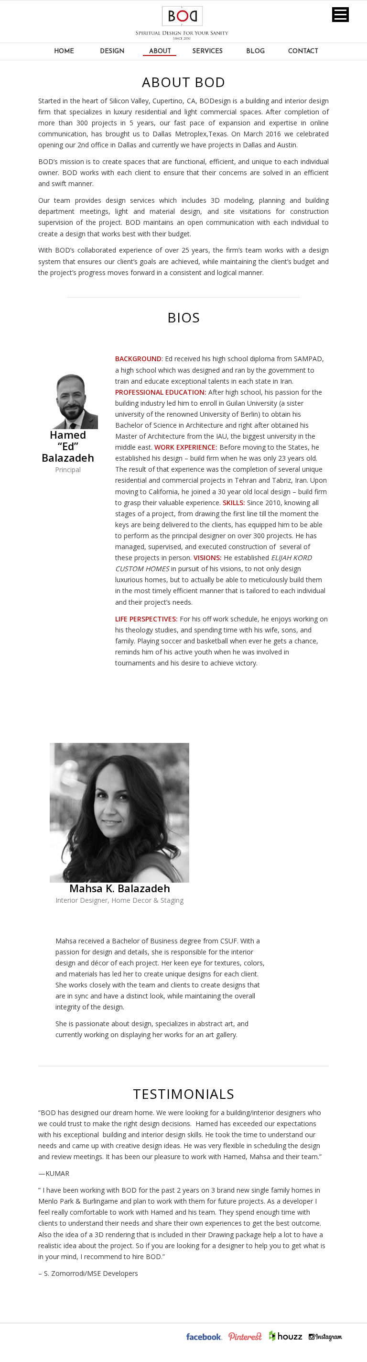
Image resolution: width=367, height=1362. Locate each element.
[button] (340, 14)
